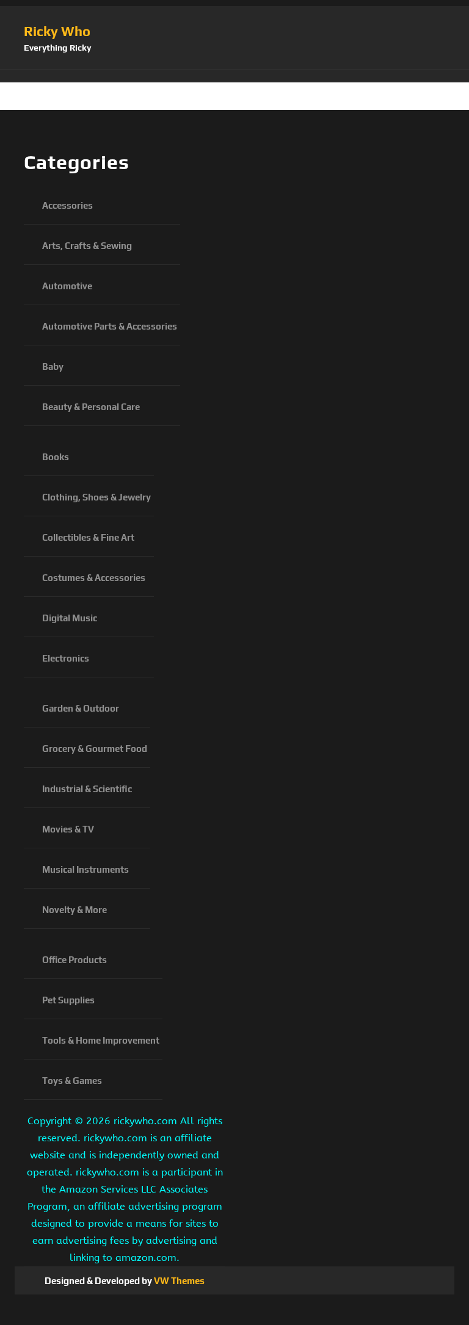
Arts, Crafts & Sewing (87, 245)
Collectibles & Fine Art (88, 537)
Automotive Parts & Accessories (109, 326)
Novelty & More (74, 909)
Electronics (65, 658)
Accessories (67, 205)
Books (55, 457)
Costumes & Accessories (93, 577)
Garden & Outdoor (80, 708)
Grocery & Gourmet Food (94, 748)
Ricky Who (57, 31)
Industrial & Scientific (87, 789)
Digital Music (69, 618)
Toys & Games (72, 1080)
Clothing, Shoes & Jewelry (96, 497)
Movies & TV (68, 829)
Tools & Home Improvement (100, 1040)
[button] (234, 76)
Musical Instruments (85, 869)
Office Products (74, 960)
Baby (53, 366)
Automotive (67, 286)
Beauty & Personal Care (91, 407)
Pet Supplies (68, 1000)
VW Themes (178, 1281)
